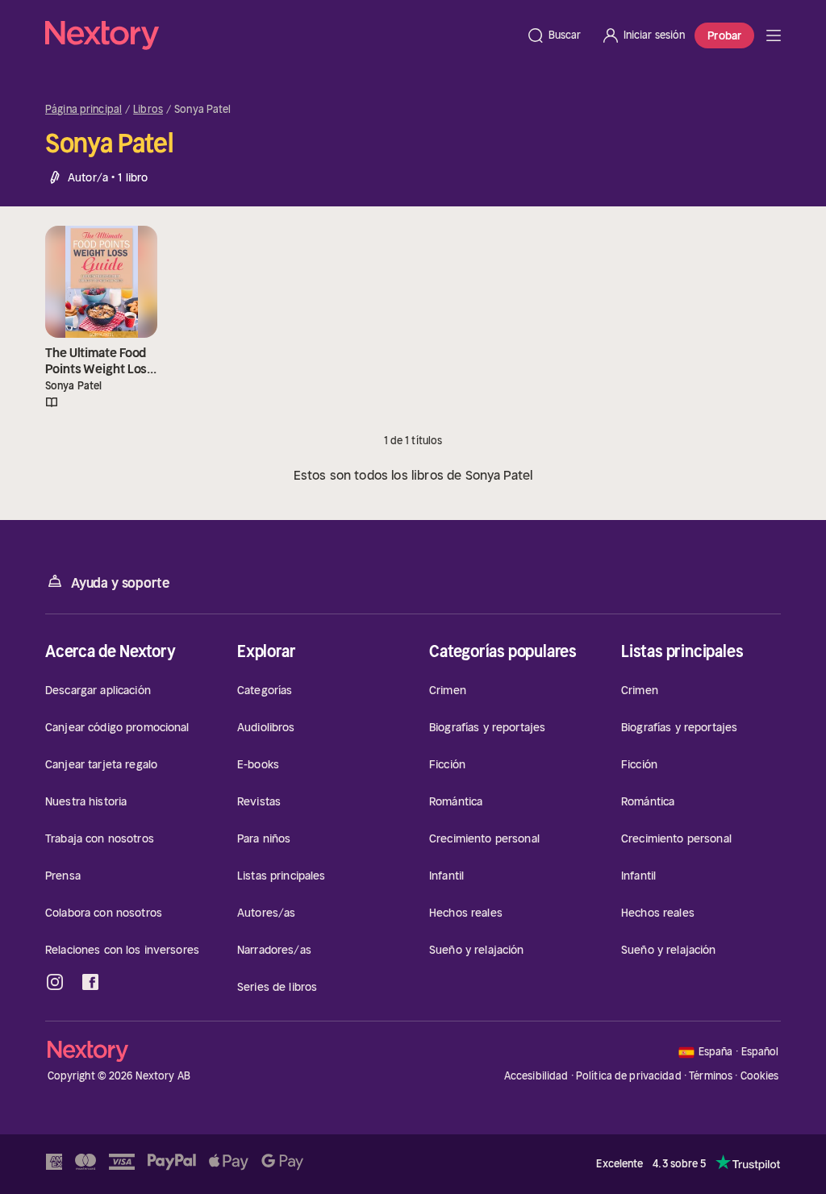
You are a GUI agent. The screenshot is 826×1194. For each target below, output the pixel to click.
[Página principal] (280, 35)
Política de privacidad (629, 1076)
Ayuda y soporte (120, 583)
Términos (710, 1076)
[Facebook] (90, 982)
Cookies (759, 1076)
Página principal (83, 109)
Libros (148, 109)
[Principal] (773, 35)
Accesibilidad (536, 1076)
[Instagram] (55, 982)
